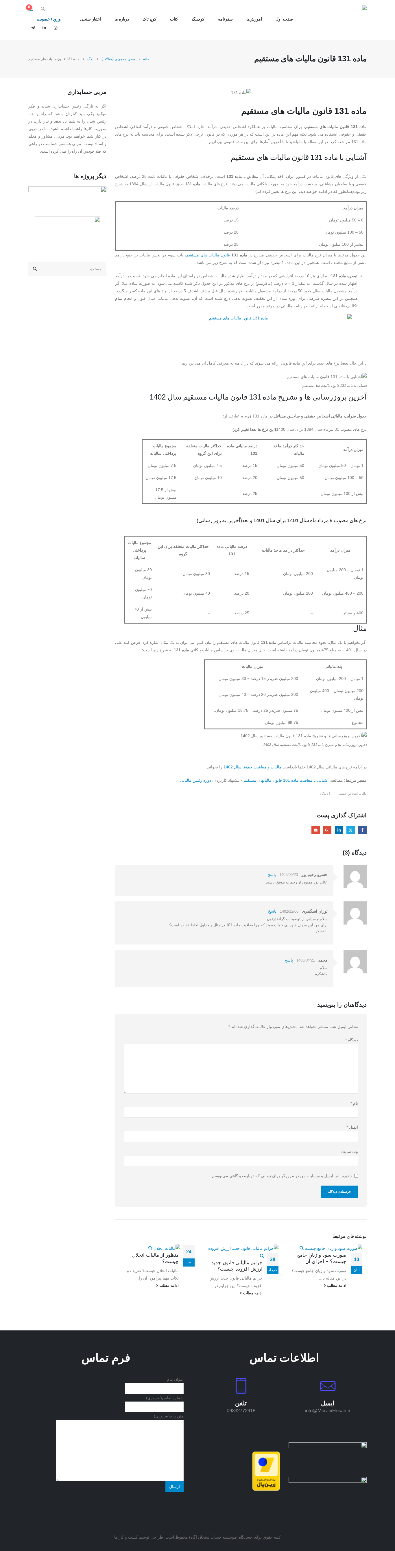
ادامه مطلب (336, 1286)
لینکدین (339, 830)
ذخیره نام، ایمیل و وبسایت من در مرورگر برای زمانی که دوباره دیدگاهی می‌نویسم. (281, 1176)
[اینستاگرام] (55, 27)
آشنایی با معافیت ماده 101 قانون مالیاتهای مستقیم (285, 780)
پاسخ (271, 874)
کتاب (174, 19)
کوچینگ (198, 19)
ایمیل (315, 830)
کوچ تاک (149, 19)
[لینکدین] (44, 27)
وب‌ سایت (349, 1151)
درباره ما (122, 19)
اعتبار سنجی (90, 19)
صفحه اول (284, 19)
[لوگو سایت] (349, 19)
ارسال (174, 1486)
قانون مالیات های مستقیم (208, 255)
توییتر (350, 830)
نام (354, 1103)
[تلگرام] (32, 27)
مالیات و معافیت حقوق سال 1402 (252, 767)
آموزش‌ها (254, 19)
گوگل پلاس (327, 830)
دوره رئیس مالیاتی (195, 780)
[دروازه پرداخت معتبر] (266, 1470)
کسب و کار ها (126, 1537)
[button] (42, 8)
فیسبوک (362, 830)
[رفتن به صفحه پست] (331, 1248)
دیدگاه (351, 1040)
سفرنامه (225, 19)
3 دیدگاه (325, 793)
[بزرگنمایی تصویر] (328, 1446)
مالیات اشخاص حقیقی (352, 793)
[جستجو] (35, 269)
